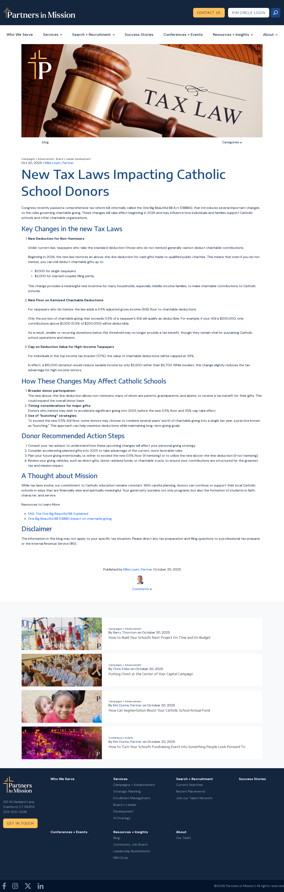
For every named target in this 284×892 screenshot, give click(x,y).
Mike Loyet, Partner (59, 163)
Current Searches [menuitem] (189, 785)
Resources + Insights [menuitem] (130, 832)
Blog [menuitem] (116, 838)
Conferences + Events (183, 34)
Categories (231, 142)
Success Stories (139, 34)
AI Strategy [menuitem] (122, 818)
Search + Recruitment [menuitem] (194, 779)
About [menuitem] (181, 832)
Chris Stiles (121, 669)
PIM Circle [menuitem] (120, 858)
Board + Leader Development (73, 159)
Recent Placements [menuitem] (190, 791)
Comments (141, 589)
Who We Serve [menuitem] (62, 779)
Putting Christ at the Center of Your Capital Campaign (151, 674)
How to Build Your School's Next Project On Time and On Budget (160, 637)
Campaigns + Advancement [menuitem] (134, 785)
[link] (39, 12)
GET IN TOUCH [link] (20, 823)
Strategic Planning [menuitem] (127, 791)
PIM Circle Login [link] (248, 13)
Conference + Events (121, 737)
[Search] (275, 12)
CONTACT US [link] (209, 13)
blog (45, 142)
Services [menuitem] (120, 779)
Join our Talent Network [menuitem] (194, 798)
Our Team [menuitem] (183, 838)
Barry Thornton (125, 632)
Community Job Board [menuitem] (130, 844)
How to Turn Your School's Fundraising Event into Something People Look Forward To (177, 747)
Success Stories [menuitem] (252, 779)
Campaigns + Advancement (125, 628)
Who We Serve (19, 34)
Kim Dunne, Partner (127, 705)
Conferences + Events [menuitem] (69, 832)
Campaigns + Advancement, (38, 159)
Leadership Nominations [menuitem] (131, 851)
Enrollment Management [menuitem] (131, 798)
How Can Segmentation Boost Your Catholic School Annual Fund (159, 710)
